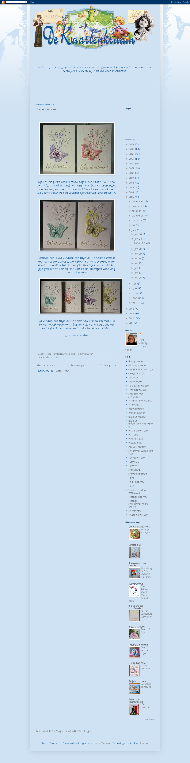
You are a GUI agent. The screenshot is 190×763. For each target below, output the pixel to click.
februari (137, 298)
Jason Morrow (102, 743)
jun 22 (138, 249)
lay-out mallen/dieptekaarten (140, 423)
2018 (132, 183)
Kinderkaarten (136, 413)
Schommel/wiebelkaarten (140, 452)
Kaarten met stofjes (140, 400)
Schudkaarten (136, 457)
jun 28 (138, 234)
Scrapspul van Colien (137, 564)
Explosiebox (135, 381)
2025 (132, 149)
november (138, 206)
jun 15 (138, 263)
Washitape (134, 510)
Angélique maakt (138, 645)
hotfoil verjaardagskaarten (146, 614)
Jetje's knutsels (137, 681)
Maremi (133, 434)
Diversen (133, 377)
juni (134, 230)
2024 (132, 154)
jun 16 (138, 258)
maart (136, 293)
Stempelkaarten (137, 474)
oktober (137, 211)
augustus (137, 220)
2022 (132, 163)
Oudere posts (108, 365)
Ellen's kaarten (137, 663)
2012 (132, 318)
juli (134, 225)
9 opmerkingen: (86, 353)
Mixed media (136, 442)
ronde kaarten (137, 447)
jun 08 (138, 277)
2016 (132, 192)
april (135, 288)
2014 (132, 309)
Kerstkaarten (136, 409)
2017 (132, 187)
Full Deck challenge (146, 685)
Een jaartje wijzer (145, 650)
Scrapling (133, 461)
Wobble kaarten (138, 514)
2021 (132, 168)
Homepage (77, 365)
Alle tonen (149, 719)
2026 (132, 144)
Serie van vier (46, 109)
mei (134, 283)
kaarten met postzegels (135, 395)
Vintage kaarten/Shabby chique (138, 503)
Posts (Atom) (62, 371)
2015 (132, 197)
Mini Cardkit (135, 438)
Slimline (132, 465)
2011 (131, 323)
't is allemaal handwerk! (136, 607)
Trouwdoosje (146, 631)
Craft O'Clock (136, 373)
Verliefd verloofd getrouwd (138, 491)
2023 (132, 159)
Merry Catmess (146, 706)
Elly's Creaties (137, 626)
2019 (131, 178)
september (138, 215)
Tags (131, 478)
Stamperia (134, 470)
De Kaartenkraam (139, 526)
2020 (132, 173)
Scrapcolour (136, 583)
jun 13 (138, 268)
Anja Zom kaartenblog (136, 701)
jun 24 (139, 239)
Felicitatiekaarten (138, 386)
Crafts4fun (135, 545)
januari (136, 302)
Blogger (144, 743)
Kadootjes (134, 404)
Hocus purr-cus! (146, 667)
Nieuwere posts (46, 365)
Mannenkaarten (138, 430)
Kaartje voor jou (146, 531)
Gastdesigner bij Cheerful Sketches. (146, 573)
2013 (132, 313)
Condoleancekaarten (140, 369)
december (138, 201)
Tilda (131, 486)
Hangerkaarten (137, 390)
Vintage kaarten (138, 497)
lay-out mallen (137, 417)
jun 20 (138, 254)
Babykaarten (136, 361)
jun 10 (138, 273)
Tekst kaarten (52, 357)
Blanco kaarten (137, 365)
